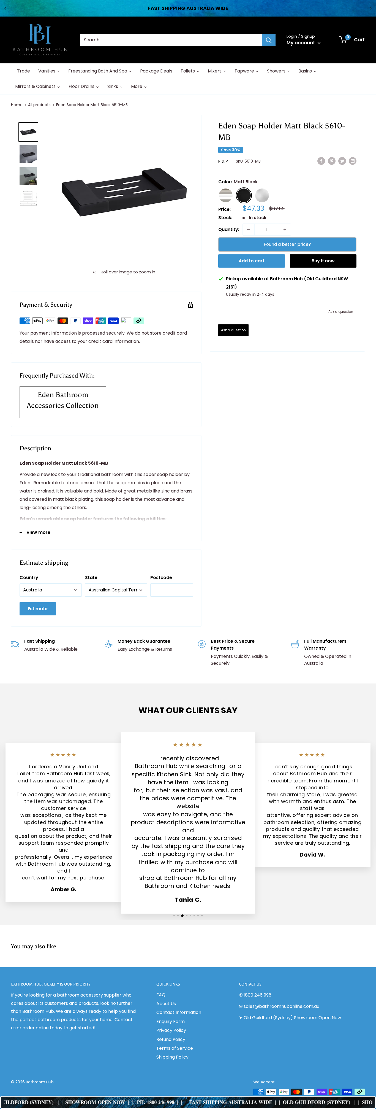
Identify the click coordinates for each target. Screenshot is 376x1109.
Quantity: (228, 229)
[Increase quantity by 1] (285, 229)
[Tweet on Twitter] (342, 161)
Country (29, 577)
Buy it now (323, 261)
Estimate (38, 608)
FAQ (160, 995)
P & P (223, 161)
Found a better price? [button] (287, 244)
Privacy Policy (171, 1030)
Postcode (161, 577)
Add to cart (252, 261)
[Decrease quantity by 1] (248, 229)
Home (17, 104)
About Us (166, 1003)
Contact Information (178, 1012)
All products (39, 104)
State (91, 577)
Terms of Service (174, 1048)
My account (301, 42)
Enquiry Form (170, 1021)
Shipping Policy (172, 1057)
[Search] (269, 40)
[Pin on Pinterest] (332, 161)
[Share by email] (352, 161)
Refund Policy (170, 1039)
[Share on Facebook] (321, 161)
